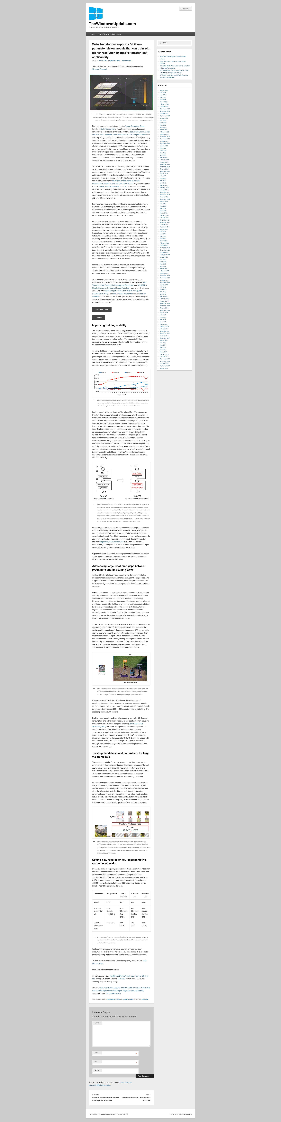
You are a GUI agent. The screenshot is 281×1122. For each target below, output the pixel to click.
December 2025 (165, 109)
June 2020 (163, 262)
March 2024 (163, 157)
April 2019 (163, 294)
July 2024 (163, 148)
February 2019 (164, 299)
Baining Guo (129, 976)
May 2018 (163, 319)
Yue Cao (113, 976)
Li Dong (120, 976)
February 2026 (164, 104)
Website (96, 1070)
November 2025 (165, 111)
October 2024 (164, 141)
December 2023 (165, 164)
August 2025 (164, 118)
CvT (125, 186)
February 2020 (164, 271)
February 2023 (164, 187)
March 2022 (163, 213)
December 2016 (165, 359)
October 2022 (164, 197)
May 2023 (163, 180)
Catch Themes (187, 1114)
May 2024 (163, 153)
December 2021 (165, 220)
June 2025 (163, 123)
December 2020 (165, 248)
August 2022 (164, 201)
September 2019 (165, 282)
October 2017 (164, 336)
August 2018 (164, 312)
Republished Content (113, 999)
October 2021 (164, 224)
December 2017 (165, 331)
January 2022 (164, 217)
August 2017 (164, 340)
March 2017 (163, 352)
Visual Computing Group (134, 126)
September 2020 (165, 255)
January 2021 (164, 245)
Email (95, 1061)
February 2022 (164, 215)
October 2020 (164, 252)
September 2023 (165, 171)
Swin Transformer (107, 129)
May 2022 (163, 208)
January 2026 (164, 106)
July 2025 (163, 120)
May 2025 (163, 125)
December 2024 (165, 136)
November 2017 (165, 333)
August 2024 (164, 146)
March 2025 (163, 130)
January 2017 (164, 356)
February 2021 (164, 243)
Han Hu (138, 976)
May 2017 (163, 347)
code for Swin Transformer (122, 293)
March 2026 (163, 102)
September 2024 (165, 143)
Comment (97, 1023)
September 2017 (165, 338)
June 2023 (163, 178)
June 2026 (163, 95)
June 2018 (163, 317)
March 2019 (163, 296)
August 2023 (164, 173)
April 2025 (163, 127)
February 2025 (164, 132)
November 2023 (165, 167)
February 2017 (164, 354)
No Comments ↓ (127, 61)
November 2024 (165, 139)
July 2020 (163, 259)
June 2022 (163, 206)
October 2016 (164, 363)
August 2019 (164, 285)
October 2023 (164, 169)
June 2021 (163, 234)
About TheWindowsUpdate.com (110, 34)
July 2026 (163, 92)
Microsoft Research (99, 69)
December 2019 (165, 275)
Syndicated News (114, 61)
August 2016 (164, 368)
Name (96, 1053)
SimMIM (98, 317)
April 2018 (163, 322)
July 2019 (163, 287)
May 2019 (163, 292)
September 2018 (165, 310)
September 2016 (165, 366)
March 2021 (163, 241)
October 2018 (164, 308)
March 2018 (163, 324)
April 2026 (163, 99)
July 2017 (163, 343)
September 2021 (165, 227)
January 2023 (164, 190)
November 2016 (165, 361)
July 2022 (163, 204)
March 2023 (163, 185)
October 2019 (164, 280)
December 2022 (165, 192)
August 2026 (164, 90)
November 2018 (165, 306)
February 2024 (164, 160)
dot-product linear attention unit (111, 541)
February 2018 (164, 326)
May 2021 (163, 236)
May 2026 (163, 97)
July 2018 (163, 315)
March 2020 (163, 268)
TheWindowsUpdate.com (112, 23)
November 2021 (165, 222)
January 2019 (164, 301)
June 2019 (163, 289)
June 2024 (163, 150)
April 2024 (163, 155)
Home (93, 34)
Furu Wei (121, 978)
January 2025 (164, 134)
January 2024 (164, 162)
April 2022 (163, 211)
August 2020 (164, 257)
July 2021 (163, 231)
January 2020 (164, 273)
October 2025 (164, 113)
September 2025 (165, 116)
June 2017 (163, 345)
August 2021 (164, 229)
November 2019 (165, 278)
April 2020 (163, 266)
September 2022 (165, 199)
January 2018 (164, 329)
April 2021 (163, 238)
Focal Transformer (112, 186)
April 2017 (163, 349)
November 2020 (165, 250)
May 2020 (163, 264)
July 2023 (163, 176)
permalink (145, 999)
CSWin (101, 186)
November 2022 (165, 194)
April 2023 (163, 183)
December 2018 (165, 303)
